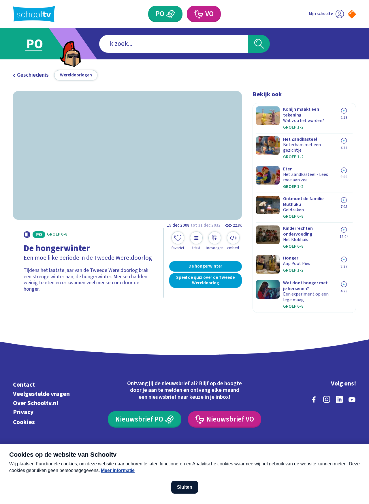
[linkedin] (339, 399)
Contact (24, 384)
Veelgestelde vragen (41, 394)
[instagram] (326, 399)
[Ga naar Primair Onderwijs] (41, 43)
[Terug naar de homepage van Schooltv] (34, 14)
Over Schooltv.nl (35, 403)
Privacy (23, 412)
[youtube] (352, 399)
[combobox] (173, 44)
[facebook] (314, 399)
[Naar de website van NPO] (351, 14)
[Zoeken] (259, 44)
